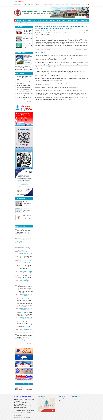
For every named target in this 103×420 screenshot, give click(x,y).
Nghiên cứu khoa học (61, 20)
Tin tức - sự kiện (19, 26)
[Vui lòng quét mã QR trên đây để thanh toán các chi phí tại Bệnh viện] (24, 149)
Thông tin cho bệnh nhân (30, 4)
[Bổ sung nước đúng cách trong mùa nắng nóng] (19, 210)
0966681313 (20, 1)
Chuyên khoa (31, 22)
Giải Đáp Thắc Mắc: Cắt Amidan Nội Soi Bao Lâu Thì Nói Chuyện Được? (57, 87)
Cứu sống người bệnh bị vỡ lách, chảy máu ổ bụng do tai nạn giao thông (24, 78)
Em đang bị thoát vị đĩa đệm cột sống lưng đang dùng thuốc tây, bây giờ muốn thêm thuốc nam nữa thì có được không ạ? (61, 83)
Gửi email (79, 49)
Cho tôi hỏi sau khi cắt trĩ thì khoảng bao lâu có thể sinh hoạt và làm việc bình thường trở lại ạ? (62, 55)
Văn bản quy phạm (47, 4)
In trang (85, 49)
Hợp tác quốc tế (39, 4)
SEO (24, 417)
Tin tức (24, 20)
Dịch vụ (39, 20)
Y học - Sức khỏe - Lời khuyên (49, 20)
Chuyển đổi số (64, 4)
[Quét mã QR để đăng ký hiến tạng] (24, 169)
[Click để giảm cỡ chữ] (86, 30)
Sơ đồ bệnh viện (71, 4)
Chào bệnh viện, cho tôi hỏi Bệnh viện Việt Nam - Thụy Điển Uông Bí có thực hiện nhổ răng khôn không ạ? (61, 67)
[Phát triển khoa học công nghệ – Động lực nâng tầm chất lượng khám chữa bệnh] (19, 203)
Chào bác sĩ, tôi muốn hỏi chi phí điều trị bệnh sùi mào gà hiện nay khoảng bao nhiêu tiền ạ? (61, 75)
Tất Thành (28, 417)
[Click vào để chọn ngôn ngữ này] (88, 4)
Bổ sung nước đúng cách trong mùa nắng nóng (27, 210)
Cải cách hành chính (56, 4)
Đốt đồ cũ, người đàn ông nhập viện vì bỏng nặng (27, 38)
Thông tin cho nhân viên (19, 4)
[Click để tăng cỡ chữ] (87, 30)
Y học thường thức (20, 198)
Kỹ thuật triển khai (31, 20)
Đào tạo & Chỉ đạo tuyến (73, 20)
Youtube (63, 401)
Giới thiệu (19, 20)
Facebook (63, 398)
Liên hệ (82, 4)
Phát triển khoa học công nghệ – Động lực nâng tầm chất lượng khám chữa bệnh (27, 205)
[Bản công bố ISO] (24, 195)
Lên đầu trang (47, 49)
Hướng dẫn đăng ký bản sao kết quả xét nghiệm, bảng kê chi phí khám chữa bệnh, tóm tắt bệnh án (23, 68)
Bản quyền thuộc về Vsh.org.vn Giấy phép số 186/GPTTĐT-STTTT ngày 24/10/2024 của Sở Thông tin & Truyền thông (24, 414)
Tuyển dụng (78, 4)
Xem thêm (29, 101)
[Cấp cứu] (24, 125)
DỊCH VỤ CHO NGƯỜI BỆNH (21, 52)
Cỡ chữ (83, 30)
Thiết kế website (17, 417)
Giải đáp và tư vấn (84, 20)
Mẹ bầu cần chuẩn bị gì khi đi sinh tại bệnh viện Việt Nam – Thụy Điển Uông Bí (59, 90)
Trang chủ (17, 22)
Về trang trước (40, 49)
